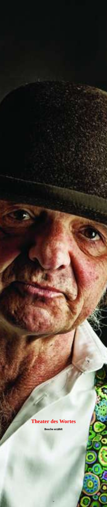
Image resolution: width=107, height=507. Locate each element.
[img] (53, 253)
